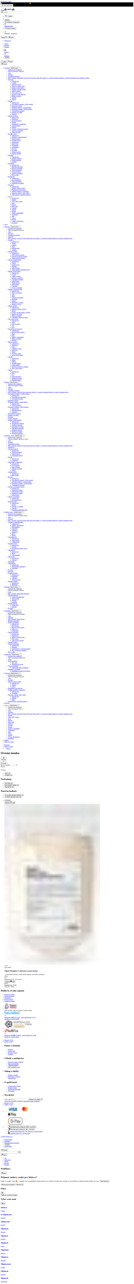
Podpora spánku (16, 153)
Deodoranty (15, 635)
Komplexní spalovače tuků (19, 510)
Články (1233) (8, 1104)
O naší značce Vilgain (14, 1086)
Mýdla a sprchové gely (18, 637)
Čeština (7, 57)
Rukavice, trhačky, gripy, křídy (20, 193)
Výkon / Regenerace (18, 221)
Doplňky (14, 162)
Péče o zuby (15, 175)
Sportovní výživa (13, 116)
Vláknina (14, 578)
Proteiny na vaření (17, 112)
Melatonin (15, 584)
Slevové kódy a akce (14, 1067)
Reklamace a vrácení (14, 1076)
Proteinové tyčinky (17, 490)
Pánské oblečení (16, 160)
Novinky (10, 74)
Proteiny (10, 101)
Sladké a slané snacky (18, 88)
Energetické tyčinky (17, 492)
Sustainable (20, 78)
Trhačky (14, 698)
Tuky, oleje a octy (17, 93)
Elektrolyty (15, 119)
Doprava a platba (13, 1075)
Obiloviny (15, 350)
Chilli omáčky (16, 365)
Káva (13, 373)
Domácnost (11, 176)
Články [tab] (6, 1161)
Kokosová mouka (9, 994)
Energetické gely (16, 500)
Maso (13, 334)
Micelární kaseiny (17, 410)
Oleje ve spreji (16, 324)
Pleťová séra (15, 626)
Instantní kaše (16, 248)
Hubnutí (14, 208)
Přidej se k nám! (9, 742)
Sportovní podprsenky (18, 597)
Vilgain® (7, 68)
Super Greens (16, 540)
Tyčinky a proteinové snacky (20, 129)
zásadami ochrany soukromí (31, 1101)
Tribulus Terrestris (17, 468)
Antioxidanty (15, 147)
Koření (14, 301)
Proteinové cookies (17, 493)
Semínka (14, 266)
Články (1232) (8, 1041)
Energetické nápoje (17, 455)
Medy (13, 296)
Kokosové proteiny (17, 433)
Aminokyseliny (16, 125)
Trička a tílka (15, 598)
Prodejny (10, 1054)
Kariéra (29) (11, 1051)
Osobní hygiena (16, 172)
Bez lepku (37, 78)
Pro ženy (14, 148)
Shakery (14, 685)
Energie (14, 219)
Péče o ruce (15, 639)
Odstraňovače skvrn (17, 664)
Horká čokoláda (16, 376)
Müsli (13, 246)
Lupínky (14, 250)
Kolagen (14, 114)
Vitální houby (16, 542)
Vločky (14, 243)
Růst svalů (15, 206)
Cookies (7, 1144)
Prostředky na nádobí (18, 183)
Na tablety (15, 693)
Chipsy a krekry (16, 276)
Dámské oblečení (17, 158)
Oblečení (10, 155)
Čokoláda (14, 286)
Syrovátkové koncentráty (19, 397)
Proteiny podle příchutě (14, 420)
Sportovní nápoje (17, 121)
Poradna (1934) (12, 1053)
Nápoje (14, 99)
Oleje (13, 322)
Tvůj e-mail (7, 1099)
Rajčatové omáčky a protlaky (20, 367)
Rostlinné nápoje (16, 380)
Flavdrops (14, 299)
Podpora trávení (16, 152)
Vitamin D (15, 532)
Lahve (13, 686)
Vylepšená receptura (14, 76)
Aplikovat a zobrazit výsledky (9, 1195)
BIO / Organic (12, 78)
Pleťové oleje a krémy (18, 627)
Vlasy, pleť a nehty (17, 201)
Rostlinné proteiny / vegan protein (21, 107)
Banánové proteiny (17, 431)
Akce (9, 73)
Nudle (13, 352)
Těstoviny (14, 345)
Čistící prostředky (17, 181)
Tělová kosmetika (17, 170)
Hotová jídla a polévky (18, 332)
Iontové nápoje (16, 454)
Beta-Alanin (15, 475)
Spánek (14, 211)
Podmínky (7, 1141)
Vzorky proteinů (13, 418)
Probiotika (15, 576)
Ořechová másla (16, 84)
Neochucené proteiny (18, 423)
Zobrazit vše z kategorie (15, 70)
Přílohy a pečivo (16, 96)
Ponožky (14, 600)
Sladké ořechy (16, 283)
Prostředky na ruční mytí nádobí (21, 671)
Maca (13, 553)
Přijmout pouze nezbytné (8, 1184)
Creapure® (15, 460)
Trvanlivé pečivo (16, 353)
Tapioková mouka (9, 1001)
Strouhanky (7, 998)
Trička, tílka (15, 605)
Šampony (14, 647)
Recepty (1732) (8, 1040)
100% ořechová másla (18, 255)
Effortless (82, 78)
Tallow (88, 78)
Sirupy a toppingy (17, 292)
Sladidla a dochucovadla (19, 89)
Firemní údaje (8, 1139)
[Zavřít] (2, 1193)
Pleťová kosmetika (17, 168)
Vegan (32, 78)
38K (22, 1129)
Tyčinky (14, 274)
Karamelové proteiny (18, 427)
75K (26, 1131)
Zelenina (14, 340)
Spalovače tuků (16, 132)
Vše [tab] (5, 1158)
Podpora (10, 1049)
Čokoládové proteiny (18, 428)
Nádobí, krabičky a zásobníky (20, 191)
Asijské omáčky (16, 363)
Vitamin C (15, 530)
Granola (14, 245)
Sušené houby (16, 268)
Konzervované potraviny (19, 94)
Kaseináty (14, 412)
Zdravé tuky (15, 144)
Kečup (13, 360)
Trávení (14, 209)
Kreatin (14, 122)
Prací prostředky (16, 180)
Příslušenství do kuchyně (19, 190)
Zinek (13, 533)
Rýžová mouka (8, 999)
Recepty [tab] (6, 1163)
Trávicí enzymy (16, 580)
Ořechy (14, 263)
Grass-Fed (27, 78)
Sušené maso (15, 281)
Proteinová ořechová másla (19, 256)
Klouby (14, 205)
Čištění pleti (15, 630)
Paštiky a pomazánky (18, 337)
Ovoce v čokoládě (17, 288)
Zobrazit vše (15, 81)
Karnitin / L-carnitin (17, 506)
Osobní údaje (8, 1146)
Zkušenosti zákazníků (14, 1089)
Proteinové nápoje (17, 106)
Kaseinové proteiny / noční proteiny (22, 109)
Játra (13, 216)
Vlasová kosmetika (17, 173)
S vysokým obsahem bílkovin (55, 78)
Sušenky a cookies (17, 278)
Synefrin (14, 508)
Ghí (13, 325)
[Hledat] (2, 12)
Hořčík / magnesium (17, 525)
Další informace (104, 1181)
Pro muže (14, 150)
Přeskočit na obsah (6, 1)
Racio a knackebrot (17, 355)
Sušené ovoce (16, 265)
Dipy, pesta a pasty (17, 368)
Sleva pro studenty (13, 1064)
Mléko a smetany (17, 316)
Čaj (13, 375)
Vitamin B (15, 529)
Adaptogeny (15, 142)
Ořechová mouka (9, 996)
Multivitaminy (16, 527)
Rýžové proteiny (16, 405)
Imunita (14, 200)
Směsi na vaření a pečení (19, 309)
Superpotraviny (16, 139)
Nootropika (15, 145)
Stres (13, 203)
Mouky (14, 311)
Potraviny (11, 79)
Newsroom (11, 1091)
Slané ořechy (15, 284)
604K (23, 1127)
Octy (13, 327)
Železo (14, 535)
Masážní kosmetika (17, 167)
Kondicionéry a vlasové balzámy (21, 649)
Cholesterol (15, 214)
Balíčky (6, 740)
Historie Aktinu (12, 1088)
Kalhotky (14, 602)
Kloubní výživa (16, 140)
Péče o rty (14, 629)
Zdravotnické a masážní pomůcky (21, 195)
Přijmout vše (19, 1184)
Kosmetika (11, 163)
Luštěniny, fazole (17, 348)
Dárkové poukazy (13, 1065)
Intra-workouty (16, 467)
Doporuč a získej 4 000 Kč (16, 1062)
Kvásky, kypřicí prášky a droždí (21, 312)
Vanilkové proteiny (17, 425)
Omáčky (14, 98)
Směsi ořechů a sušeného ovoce (21, 269)
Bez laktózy (43, 78)
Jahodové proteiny (17, 430)
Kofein (14, 470)
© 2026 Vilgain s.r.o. (7, 1136)
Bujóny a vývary (16, 304)
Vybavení (10, 185)
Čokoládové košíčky (18, 279)
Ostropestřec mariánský (18, 566)
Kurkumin (15, 568)
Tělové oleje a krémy (18, 640)
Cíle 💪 (10, 196)
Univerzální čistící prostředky (20, 667)
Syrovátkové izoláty (17, 399)
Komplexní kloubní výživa (19, 548)
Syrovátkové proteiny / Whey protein (22, 104)
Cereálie (14, 83)
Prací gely (14, 663)
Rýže (13, 347)
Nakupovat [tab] (7, 1160)
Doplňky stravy (12, 134)
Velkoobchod (12, 1078)
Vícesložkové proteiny (18, 111)
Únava (13, 218)
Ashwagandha (16, 555)
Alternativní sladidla (17, 297)
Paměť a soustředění (17, 213)
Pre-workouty (16, 465)
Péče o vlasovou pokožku (19, 650)
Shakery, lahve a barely (18, 188)
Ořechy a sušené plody (18, 86)
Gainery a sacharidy (17, 130)
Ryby (13, 335)
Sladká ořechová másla (18, 258)
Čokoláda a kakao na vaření (20, 317)
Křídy (13, 700)
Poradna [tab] (6, 1165)
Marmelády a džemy (17, 302)
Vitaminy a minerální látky (19, 137)
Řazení (3, 765)
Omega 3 (14, 560)
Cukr (13, 294)
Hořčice (14, 362)
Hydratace (15, 223)
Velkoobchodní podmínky (11, 1143)
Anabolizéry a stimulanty (19, 124)
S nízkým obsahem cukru (72, 78)
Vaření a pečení (16, 91)
